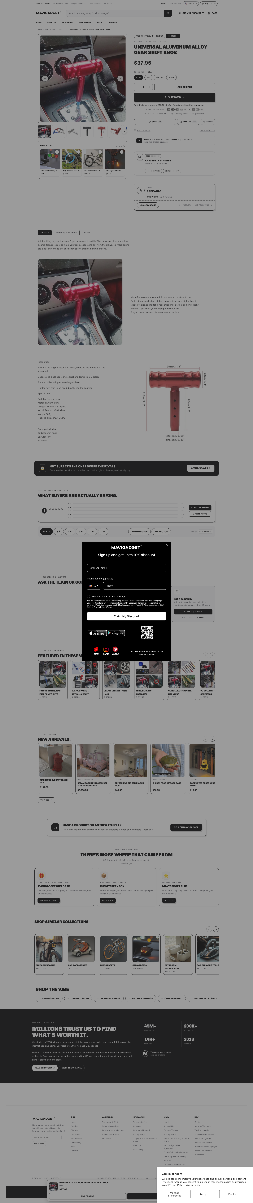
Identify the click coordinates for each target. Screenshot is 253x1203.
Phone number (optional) (100, 578)
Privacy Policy (192, 1184)
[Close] (167, 545)
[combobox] (94, 586)
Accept (203, 1194)
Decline (232, 1194)
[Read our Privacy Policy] (165, 601)
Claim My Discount (126, 616)
